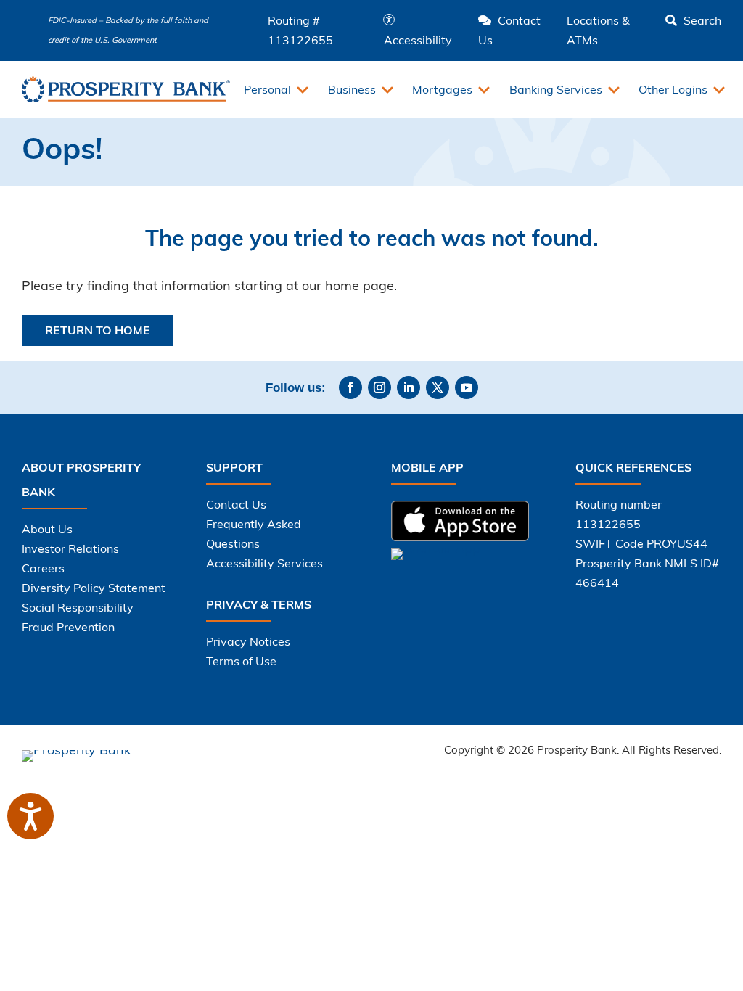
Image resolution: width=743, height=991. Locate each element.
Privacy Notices (248, 641)
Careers (43, 568)
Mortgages (442, 89)
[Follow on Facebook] (350, 387)
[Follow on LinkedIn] (408, 387)
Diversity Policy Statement (93, 587)
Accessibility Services (264, 563)
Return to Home (97, 330)
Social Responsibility (78, 607)
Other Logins (673, 89)
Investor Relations (70, 548)
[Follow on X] (437, 387)
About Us (47, 529)
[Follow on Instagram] (379, 387)
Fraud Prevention (68, 627)
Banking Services (555, 89)
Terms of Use (241, 661)
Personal (267, 89)
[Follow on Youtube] (466, 387)
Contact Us (236, 504)
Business (352, 89)
